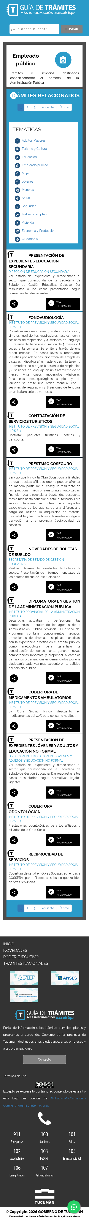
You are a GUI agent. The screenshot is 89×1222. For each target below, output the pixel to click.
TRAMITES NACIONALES (25, 963)
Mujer (26, 173)
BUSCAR (71, 29)
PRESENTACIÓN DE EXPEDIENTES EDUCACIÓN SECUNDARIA (36, 261)
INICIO (8, 944)
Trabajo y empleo (34, 214)
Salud (26, 198)
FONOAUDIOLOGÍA (46, 317)
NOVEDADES (15, 950)
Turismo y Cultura (34, 148)
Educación (29, 157)
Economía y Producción (38, 230)
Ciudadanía (30, 239)
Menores (28, 189)
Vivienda (28, 222)
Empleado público (35, 165)
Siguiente (47, 107)
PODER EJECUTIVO (21, 957)
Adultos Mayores (34, 140)
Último (64, 107)
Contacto (44, 1059)
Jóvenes (27, 181)
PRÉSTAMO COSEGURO (50, 463)
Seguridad (29, 206)
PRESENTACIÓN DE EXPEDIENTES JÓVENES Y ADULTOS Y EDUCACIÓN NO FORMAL (43, 745)
